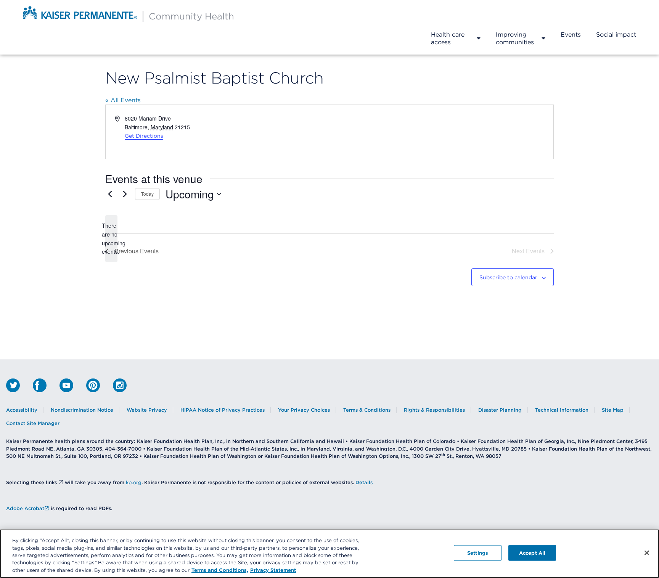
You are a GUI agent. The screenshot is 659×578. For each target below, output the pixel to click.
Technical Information (561, 410)
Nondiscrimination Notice (82, 410)
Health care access (448, 38)
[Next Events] (124, 194)
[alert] (111, 238)
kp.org (133, 482)
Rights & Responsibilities (434, 410)
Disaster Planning (500, 410)
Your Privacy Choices (304, 410)
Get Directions (144, 135)
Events (571, 34)
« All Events (123, 100)
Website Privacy (147, 410)
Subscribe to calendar (508, 277)
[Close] (646, 552)
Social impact (616, 34)
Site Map (613, 410)
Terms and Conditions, (219, 570)
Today (147, 193)
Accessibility (21, 410)
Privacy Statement (273, 570)
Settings (477, 552)
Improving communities (515, 38)
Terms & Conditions (367, 410)
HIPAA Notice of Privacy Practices (222, 410)
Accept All (532, 552)
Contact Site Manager (32, 423)
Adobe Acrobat (25, 508)
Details (364, 482)
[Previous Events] (109, 194)
